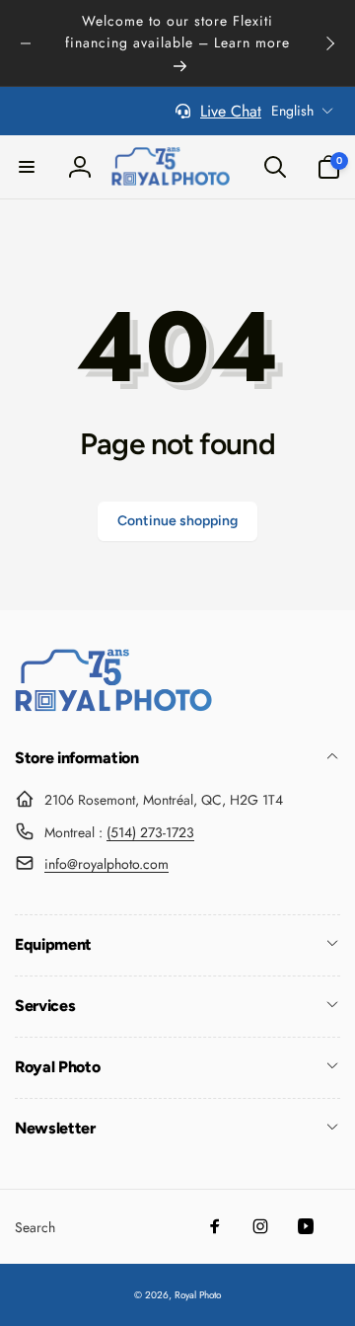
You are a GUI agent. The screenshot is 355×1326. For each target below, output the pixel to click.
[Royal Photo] (113, 706)
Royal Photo (198, 1294)
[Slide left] (25, 43)
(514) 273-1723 (150, 832)
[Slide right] (329, 43)
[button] (26, 167)
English (292, 110)
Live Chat (230, 111)
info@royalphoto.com (106, 864)
